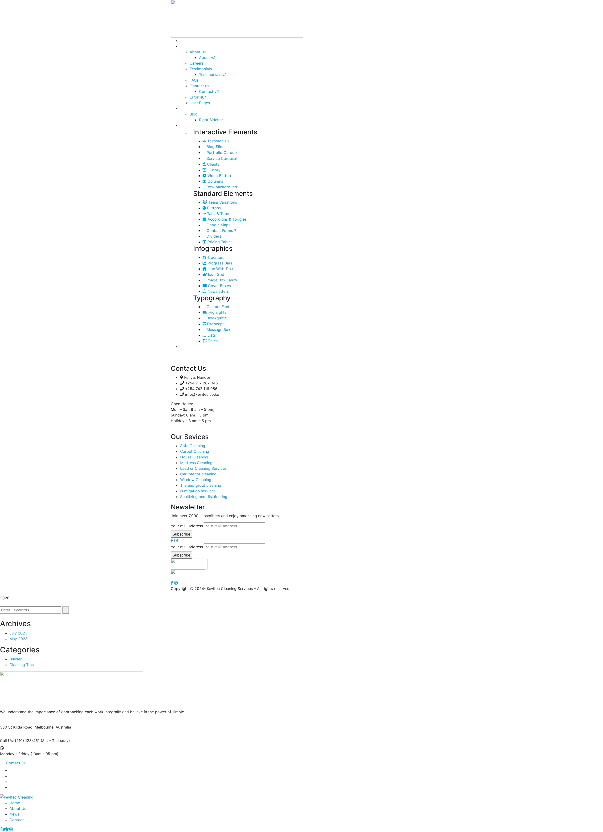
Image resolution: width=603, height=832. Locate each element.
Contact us (15, 763)
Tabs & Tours (218, 213)
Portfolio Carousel (222, 152)
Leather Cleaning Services (203, 468)
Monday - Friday (14, 753)
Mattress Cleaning (196, 462)
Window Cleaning (195, 479)
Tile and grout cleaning (200, 485)
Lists (211, 335)
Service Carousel (221, 158)
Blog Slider (215, 146)
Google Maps (217, 224)
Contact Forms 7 (220, 230)
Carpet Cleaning (194, 451)
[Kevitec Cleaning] (16, 796)
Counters (215, 257)
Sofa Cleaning (192, 445)
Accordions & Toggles (226, 219)
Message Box (217, 329)
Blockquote (216, 318)
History (213, 170)
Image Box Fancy (221, 280)
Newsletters (217, 291)
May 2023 (18, 638)
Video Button (218, 175)
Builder (15, 659)
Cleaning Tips (21, 664)
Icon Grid (215, 274)
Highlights (216, 312)
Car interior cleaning (198, 474)
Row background (221, 187)
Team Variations (222, 202)
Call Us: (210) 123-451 (20, 740)
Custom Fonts (218, 306)
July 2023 (18, 633)
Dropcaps (215, 323)
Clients (212, 164)
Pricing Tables (219, 241)
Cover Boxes (219, 285)
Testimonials (217, 141)
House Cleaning (194, 457)
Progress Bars (219, 263)
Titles (212, 340)
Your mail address (187, 525)
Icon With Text (219, 268)
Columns (214, 181)
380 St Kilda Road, (16, 727)
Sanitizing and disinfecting (203, 496)
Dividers (213, 236)
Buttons (213, 208)
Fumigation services (198, 491)
